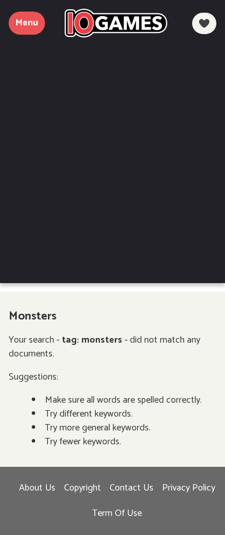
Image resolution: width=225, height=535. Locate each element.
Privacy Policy (188, 488)
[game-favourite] (204, 23)
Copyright (82, 488)
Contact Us (131, 488)
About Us (37, 488)
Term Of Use (117, 513)
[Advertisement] (112, 156)
